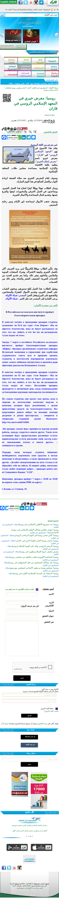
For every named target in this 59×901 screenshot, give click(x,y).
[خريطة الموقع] (54, 10)
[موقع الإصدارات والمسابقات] (25, 74)
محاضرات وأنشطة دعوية (38, 83)
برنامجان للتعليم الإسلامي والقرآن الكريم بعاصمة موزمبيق (29, 825)
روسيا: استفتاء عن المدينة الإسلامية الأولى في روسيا (36, 573)
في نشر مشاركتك (30, 736)
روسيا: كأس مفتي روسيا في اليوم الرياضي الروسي (36, 535)
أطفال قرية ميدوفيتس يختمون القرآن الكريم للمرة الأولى (29, 831)
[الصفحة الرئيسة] (57, 10)
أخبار (27, 83)
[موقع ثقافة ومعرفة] (25, 61)
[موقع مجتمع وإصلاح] (11, 61)
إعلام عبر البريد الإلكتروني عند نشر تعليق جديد (19, 589)
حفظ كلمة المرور (47, 708)
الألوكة (12, 884)
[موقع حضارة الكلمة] (52, 67)
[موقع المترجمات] (11, 74)
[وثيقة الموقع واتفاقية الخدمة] (23, 10)
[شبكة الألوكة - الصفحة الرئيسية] (46, 10)
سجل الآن (4, 724)
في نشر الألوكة (30, 744)
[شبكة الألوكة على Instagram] (36, 2)
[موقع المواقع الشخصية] (11, 67)
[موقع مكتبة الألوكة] (52, 74)
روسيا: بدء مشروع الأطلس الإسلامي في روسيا (39, 524)
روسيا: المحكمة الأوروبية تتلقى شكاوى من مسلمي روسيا (34, 557)
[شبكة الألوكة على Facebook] (20, 2)
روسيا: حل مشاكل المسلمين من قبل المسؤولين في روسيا (34, 562)
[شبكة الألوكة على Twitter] (25, 2)
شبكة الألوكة (53, 88)
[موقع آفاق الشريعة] (38, 61)
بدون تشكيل (14, 130)
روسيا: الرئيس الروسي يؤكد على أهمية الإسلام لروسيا (35, 546)
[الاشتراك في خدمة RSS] (51, 10)
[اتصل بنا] (9, 10)
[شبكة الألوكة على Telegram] (41, 2)
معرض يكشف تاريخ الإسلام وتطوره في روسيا (39, 552)
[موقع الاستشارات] (38, 67)
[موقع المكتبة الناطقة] (38, 74)
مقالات (10, 83)
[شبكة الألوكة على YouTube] (31, 2)
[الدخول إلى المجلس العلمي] (41, 52)
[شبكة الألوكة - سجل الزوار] (38, 10)
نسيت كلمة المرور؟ (51, 711)
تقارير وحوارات (19, 83)
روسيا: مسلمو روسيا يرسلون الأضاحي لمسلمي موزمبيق (34, 568)
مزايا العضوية (42, 724)
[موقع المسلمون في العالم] (25, 67)
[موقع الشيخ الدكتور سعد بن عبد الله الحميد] (29, 23)
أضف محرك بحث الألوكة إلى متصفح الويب (29, 888)
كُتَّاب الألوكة (29, 812)
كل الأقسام (52, 83)
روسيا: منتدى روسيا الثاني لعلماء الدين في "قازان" (37, 541)
